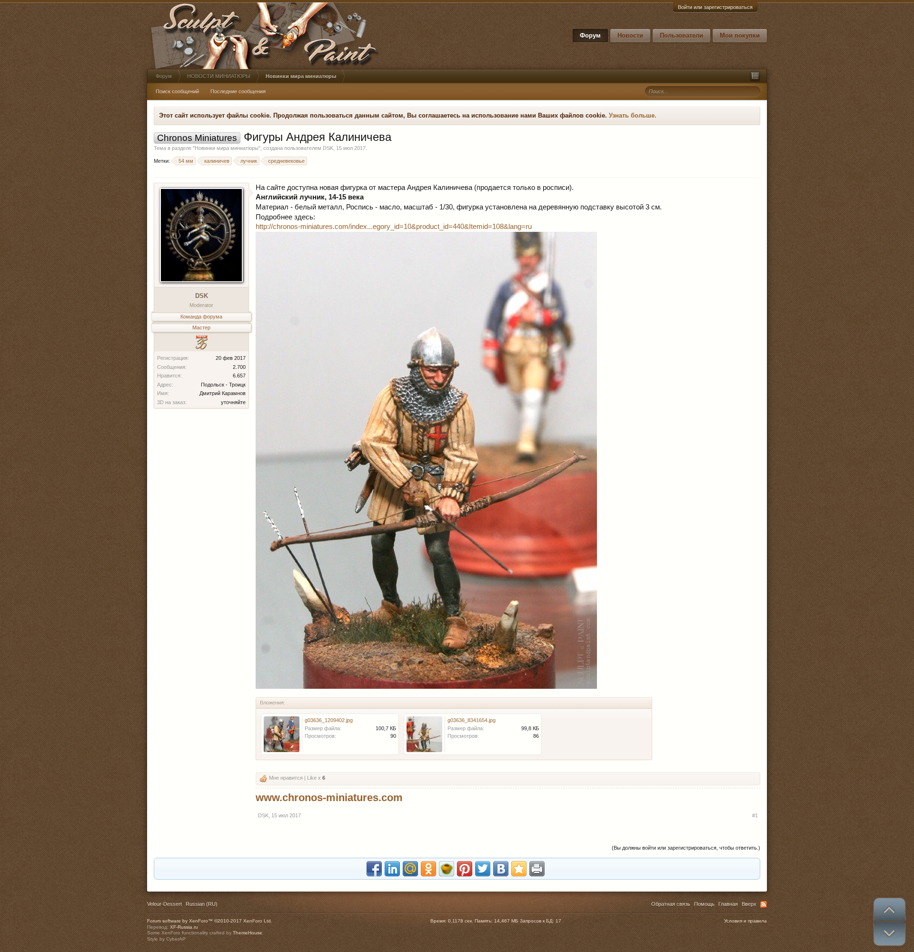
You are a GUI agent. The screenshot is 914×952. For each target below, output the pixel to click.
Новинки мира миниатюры (226, 148)
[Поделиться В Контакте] (500, 868)
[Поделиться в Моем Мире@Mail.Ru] (410, 868)
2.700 (239, 367)
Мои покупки (740, 35)
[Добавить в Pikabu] (446, 868)
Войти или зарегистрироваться (715, 7)
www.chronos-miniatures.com (329, 797)
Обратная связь (670, 904)
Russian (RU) (202, 904)
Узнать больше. (632, 115)
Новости (630, 35)
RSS (763, 904)
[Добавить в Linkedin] (392, 868)
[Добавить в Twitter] (482, 868)
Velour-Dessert (164, 904)
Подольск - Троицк (223, 384)
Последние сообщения (238, 91)
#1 (755, 815)
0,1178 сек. (460, 920)
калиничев (216, 161)
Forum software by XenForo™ (209, 920)
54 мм (186, 161)
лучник (248, 161)
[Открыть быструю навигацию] (755, 76)
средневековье (286, 161)
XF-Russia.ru (184, 927)
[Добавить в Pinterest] (464, 868)
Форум (590, 35)
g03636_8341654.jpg (471, 720)
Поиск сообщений (177, 91)
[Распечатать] (537, 868)
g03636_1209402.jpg (329, 720)
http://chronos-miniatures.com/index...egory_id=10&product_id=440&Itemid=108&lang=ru (394, 226)
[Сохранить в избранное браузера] (519, 868)
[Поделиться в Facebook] (374, 868)
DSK (328, 148)
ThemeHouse (247, 932)
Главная (728, 904)
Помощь (704, 904)
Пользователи (681, 35)
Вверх (749, 904)
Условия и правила (745, 920)
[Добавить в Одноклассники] (428, 868)
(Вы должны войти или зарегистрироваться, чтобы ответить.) (686, 848)
